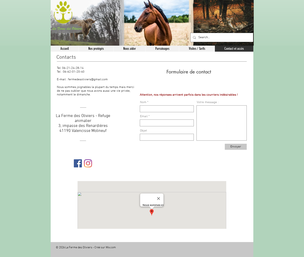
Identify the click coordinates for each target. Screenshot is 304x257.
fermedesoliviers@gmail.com (88, 79)
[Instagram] (88, 163)
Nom (143, 102)
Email (144, 116)
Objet (143, 130)
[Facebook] (78, 163)
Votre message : (207, 102)
